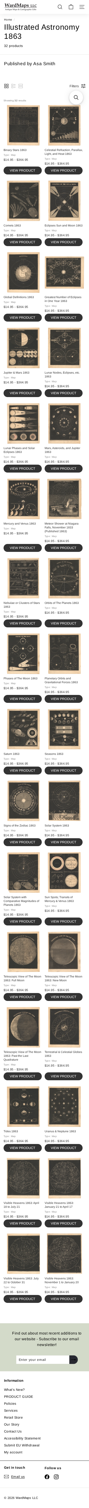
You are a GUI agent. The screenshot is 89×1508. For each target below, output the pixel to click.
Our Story (11, 1424)
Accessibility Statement (22, 1438)
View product (22, 170)
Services (11, 1410)
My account (13, 1452)
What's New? (14, 1390)
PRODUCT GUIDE (18, 1396)
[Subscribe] (73, 1359)
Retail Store (13, 1417)
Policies (10, 1403)
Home (8, 19)
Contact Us (13, 1431)
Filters (74, 86)
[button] (6, 86)
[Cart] (71, 7)
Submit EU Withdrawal (21, 1445)
